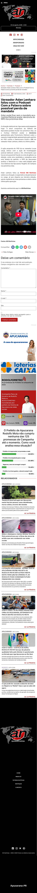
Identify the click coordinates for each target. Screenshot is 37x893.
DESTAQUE (18, 784)
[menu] (1, 3)
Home (3, 86)
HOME (18, 773)
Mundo (5, 668)
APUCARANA (7, 484)
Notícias (10, 86)
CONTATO (18, 787)
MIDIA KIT (18, 776)
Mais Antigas (8, 252)
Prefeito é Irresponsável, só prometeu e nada (16, 451)
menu (6, 3)
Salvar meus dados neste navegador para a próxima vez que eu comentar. (15, 315)
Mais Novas (29, 252)
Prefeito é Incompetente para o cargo (14, 458)
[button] (13, 247)
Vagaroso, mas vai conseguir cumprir (14, 464)
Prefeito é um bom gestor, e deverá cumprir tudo (17, 471)
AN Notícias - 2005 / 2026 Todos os (18, 853)
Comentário (5, 268)
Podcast (17, 86)
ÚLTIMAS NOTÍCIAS (18, 780)
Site (2, 305)
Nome (3, 291)
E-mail (3, 298)
